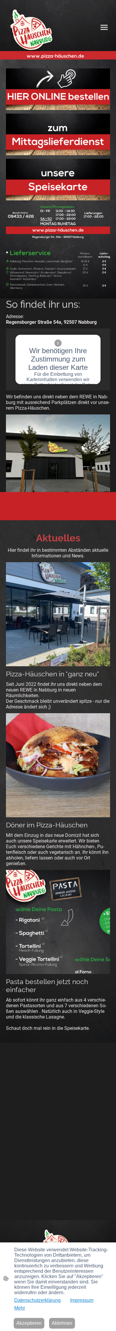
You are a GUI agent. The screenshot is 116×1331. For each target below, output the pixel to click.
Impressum (81, 1300)
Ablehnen (62, 1323)
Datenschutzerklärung (37, 1300)
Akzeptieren (29, 1323)
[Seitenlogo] (31, 30)
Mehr (19, 1307)
